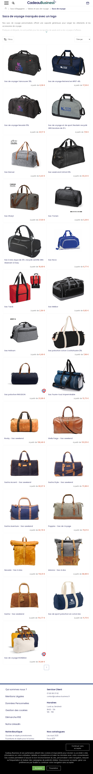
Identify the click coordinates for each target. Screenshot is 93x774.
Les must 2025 (52, 735)
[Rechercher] (13, 3)
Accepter (38, 768)
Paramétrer (53, 768)
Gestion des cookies (16, 710)
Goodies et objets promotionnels (18, 735)
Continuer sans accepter (78, 747)
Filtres (10, 39)
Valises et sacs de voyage (38, 9)
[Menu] (6, 3)
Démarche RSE (13, 717)
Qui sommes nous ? (16, 689)
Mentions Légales (14, 696)
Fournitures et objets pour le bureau (19, 739)
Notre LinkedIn (12, 724)
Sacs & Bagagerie (17, 9)
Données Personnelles (17, 703)
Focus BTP (51, 739)
